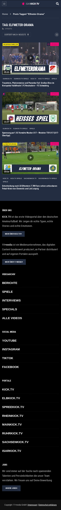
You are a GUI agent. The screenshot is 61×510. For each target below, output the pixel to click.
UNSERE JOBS (10, 488)
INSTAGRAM (11, 349)
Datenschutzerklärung (48, 505)
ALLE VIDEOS (12, 318)
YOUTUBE (9, 340)
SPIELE (54, 78)
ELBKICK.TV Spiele (20, 128)
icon (30, 58)
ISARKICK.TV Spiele (21, 78)
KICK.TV (33, 78)
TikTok (7, 358)
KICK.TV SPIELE (44, 78)
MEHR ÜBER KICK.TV (12, 234)
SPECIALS (9, 309)
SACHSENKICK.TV (30, 178)
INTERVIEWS (11, 300)
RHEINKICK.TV (12, 415)
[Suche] (57, 3)
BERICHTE (9, 282)
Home (5, 14)
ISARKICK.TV (7, 78)
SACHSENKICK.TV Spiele (47, 178)
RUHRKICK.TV (12, 433)
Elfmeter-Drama (9, 144)
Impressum (32, 505)
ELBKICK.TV (7, 128)
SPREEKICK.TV (13, 407)
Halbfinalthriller (10, 44)
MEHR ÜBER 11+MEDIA (13, 262)
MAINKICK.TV (12, 424)
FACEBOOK (10, 367)
